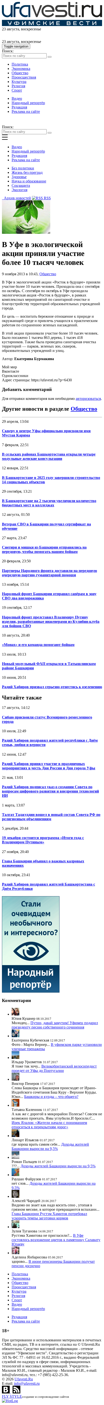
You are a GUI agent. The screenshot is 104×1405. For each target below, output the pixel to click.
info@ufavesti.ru (27, 1383)
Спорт (17, 90)
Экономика (21, 69)
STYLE (12, 1396)
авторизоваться (88, 399)
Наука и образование (29, 181)
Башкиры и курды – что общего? (51, 1097)
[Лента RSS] (16, 1392)
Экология (19, 190)
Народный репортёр (28, 103)
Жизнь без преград (27, 172)
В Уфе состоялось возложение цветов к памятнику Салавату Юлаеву (56, 1239)
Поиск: (8, 51)
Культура (19, 82)
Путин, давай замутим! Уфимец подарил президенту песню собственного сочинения (55, 1025)
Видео (17, 98)
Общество (20, 73)
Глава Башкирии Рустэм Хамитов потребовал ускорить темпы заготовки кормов (49, 1216)
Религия (18, 86)
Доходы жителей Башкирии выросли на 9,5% (50, 1146)
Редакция (19, 107)
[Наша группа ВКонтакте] (6, 1392)
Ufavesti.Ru (24, 1379)
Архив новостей (16, 198)
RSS (47, 198)
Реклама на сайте (26, 111)
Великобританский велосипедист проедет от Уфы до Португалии (54, 1068)
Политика (20, 64)
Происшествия (24, 77)
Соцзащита (21, 185)
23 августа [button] (10, 29)
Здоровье (19, 177)
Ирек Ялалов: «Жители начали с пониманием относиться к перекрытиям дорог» (49, 1125)
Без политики (23, 168)
